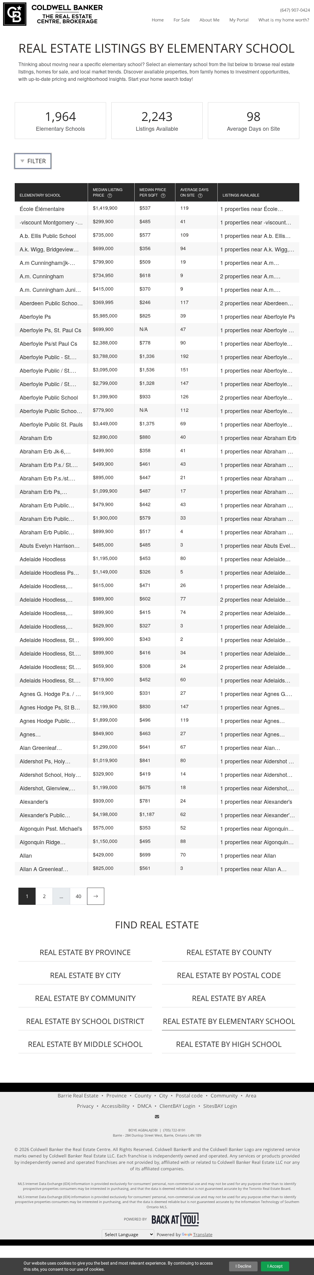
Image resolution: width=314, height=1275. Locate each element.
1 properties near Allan (248, 855)
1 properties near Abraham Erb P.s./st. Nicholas (258, 478)
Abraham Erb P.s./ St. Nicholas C (46, 465)
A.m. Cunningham (42, 276)
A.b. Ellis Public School (48, 235)
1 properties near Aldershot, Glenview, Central (254, 788)
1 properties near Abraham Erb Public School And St (258, 532)
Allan (26, 855)
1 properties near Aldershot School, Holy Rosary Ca (253, 774)
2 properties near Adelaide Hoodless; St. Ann (252, 667)
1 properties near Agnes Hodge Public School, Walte (254, 720)
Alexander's (34, 801)
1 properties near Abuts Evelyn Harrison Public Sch (258, 545)
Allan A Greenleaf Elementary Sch (41, 869)
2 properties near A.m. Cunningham (247, 276)
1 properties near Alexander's (256, 801)
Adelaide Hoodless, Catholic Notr (43, 586)
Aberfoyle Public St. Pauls (51, 424)
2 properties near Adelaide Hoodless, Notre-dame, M (252, 599)
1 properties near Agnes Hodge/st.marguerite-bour (251, 734)
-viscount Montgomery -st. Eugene (48, 222)
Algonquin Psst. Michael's (51, 828)
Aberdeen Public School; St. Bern (50, 303)
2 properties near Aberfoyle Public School (253, 397)
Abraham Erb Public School (44, 505)
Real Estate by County (228, 952)
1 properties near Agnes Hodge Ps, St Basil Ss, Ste (252, 707)
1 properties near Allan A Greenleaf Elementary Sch (252, 869)
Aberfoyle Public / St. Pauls (45, 384)
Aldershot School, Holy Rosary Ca (47, 774)
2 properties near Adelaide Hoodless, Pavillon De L (252, 613)
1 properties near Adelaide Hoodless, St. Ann (252, 653)
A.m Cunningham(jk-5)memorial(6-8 (45, 262)
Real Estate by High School (228, 1044)
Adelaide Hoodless (43, 559)
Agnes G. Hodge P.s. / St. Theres (51, 694)
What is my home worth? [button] (283, 20)
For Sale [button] (182, 20)
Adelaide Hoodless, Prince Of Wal (43, 626)
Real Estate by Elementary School (229, 1021)
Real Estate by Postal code (229, 975)
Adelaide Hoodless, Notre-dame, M (43, 599)
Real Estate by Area (229, 998)
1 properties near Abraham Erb (258, 438)
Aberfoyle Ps (35, 316)
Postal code (189, 1095)
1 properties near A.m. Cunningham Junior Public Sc (256, 289)
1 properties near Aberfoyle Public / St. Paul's (253, 370)
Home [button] (158, 20)
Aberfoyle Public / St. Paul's (45, 370)
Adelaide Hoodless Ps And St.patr (47, 572)
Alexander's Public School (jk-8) (42, 815)
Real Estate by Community (85, 998)
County (143, 1095)
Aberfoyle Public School (49, 397)
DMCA (144, 1106)
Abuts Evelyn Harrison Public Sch (47, 545)
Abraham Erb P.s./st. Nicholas (45, 478)
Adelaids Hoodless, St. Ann (47, 680)
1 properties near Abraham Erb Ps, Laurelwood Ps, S (258, 491)
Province (116, 1095)
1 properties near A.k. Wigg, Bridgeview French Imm (254, 249)
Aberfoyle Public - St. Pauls (45, 357)
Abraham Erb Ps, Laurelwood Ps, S (41, 491)
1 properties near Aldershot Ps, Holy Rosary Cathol (258, 761)
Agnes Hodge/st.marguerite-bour (51, 734)
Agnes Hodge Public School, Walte (45, 720)
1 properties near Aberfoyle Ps (257, 316)
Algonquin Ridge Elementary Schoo (42, 842)
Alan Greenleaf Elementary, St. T (41, 747)
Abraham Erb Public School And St (44, 532)
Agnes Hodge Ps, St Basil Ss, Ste (51, 707)
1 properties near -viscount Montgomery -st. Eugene (253, 222)
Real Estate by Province (85, 952)
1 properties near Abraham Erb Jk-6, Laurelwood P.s (258, 451)
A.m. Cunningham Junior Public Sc (50, 289)
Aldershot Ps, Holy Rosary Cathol (42, 761)
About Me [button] (210, 20)
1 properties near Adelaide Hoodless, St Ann (252, 640)
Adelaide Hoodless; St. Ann (47, 667)
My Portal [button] (239, 20)
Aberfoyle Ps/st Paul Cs (48, 343)
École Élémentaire (42, 208)
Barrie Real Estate (78, 1095)
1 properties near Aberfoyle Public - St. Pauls (253, 357)
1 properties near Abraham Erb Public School (258, 505)
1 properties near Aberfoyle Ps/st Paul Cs (253, 343)
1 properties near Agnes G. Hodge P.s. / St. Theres (253, 694)
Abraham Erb (36, 438)
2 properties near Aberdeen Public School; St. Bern (254, 303)
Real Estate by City (85, 975)
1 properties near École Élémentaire (249, 209)
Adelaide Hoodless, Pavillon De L (43, 613)
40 (78, 896)
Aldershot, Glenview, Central (45, 788)
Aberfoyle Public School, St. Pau (49, 411)
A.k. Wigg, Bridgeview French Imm (46, 249)
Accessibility (115, 1106)
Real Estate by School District (85, 1021)
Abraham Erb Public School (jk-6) (44, 518)
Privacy (85, 1106)
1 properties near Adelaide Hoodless (252, 559)
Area (251, 1095)
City (163, 1095)
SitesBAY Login (220, 1106)
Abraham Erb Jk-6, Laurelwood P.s (42, 451)
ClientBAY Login (177, 1106)
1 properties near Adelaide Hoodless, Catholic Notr (252, 586)
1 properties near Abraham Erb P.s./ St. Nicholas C (258, 465)
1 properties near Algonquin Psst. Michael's (254, 828)
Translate (203, 1234)
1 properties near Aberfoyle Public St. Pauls (253, 424)
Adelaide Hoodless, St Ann (47, 640)
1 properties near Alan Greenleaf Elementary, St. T (254, 747)
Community (224, 1095)
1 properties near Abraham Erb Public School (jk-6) (258, 518)
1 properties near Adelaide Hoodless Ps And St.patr (252, 572)
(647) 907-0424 (295, 10)
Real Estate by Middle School (85, 1044)
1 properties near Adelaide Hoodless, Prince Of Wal (252, 626)
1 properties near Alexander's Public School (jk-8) (256, 815)
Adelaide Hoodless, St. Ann (47, 653)
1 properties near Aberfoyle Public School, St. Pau (253, 411)
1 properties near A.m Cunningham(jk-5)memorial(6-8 (258, 262)
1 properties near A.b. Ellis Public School (252, 235)
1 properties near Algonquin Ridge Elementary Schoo (254, 842)
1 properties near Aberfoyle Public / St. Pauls (253, 384)
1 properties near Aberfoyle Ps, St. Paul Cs (258, 330)
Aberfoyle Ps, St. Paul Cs (50, 330)
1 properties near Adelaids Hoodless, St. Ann (252, 680)
